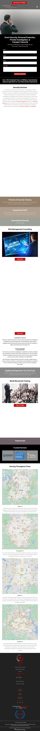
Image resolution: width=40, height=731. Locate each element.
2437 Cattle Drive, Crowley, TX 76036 (20, 722)
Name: (4, 49)
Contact (20, 671)
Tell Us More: (5, 65)
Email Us (20, 690)
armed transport (18, 149)
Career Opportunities (20, 669)
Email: (4, 55)
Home (20, 665)
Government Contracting (20, 667)
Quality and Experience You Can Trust (20, 371)
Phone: (4, 60)
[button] (17, 703)
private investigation (21, 101)
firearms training (21, 204)
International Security (20, 220)
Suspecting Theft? (20, 210)
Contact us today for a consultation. (28, 106)
